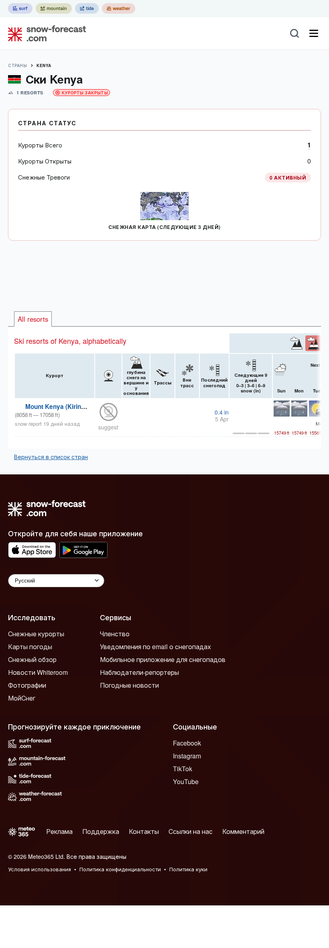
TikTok (182, 768)
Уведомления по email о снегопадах (155, 646)
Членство (115, 633)
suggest (108, 427)
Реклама (59, 831)
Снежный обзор (32, 659)
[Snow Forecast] (44, 33)
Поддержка (100, 831)
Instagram (187, 755)
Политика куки (188, 869)
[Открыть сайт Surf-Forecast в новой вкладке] (20, 8)
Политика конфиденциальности (120, 869)
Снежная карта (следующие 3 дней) (164, 227)
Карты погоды (30, 646)
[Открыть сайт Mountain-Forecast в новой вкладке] (54, 8)
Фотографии (27, 685)
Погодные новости (129, 685)
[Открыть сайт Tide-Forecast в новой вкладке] (87, 8)
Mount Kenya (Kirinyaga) (61, 406)
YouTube (186, 781)
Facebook (187, 743)
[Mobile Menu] (314, 33)
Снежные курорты (36, 633)
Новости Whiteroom (38, 672)
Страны (17, 65)
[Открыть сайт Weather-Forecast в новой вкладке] (118, 8)
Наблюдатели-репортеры (139, 672)
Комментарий (243, 831)
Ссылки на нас (191, 831)
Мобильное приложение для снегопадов (162, 659)
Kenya (44, 65)
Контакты (144, 831)
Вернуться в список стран (51, 457)
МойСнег (21, 698)
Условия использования (39, 869)
